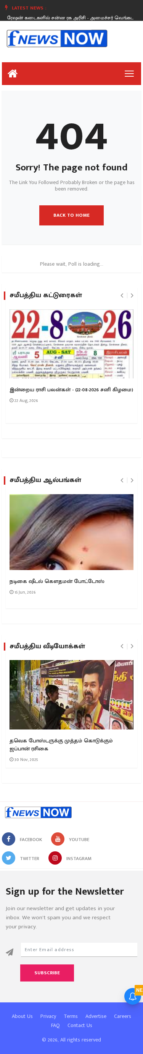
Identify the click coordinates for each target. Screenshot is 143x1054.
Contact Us (79, 1025)
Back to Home (71, 215)
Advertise (95, 1016)
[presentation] (122, 295)
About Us (22, 1016)
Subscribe (47, 973)
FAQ (55, 1025)
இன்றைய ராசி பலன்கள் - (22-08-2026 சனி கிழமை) (71, 389)
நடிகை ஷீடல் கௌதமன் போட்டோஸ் (57, 581)
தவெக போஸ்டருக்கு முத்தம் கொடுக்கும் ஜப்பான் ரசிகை (61, 744)
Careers (122, 1016)
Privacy (48, 1016)
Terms (71, 1016)
